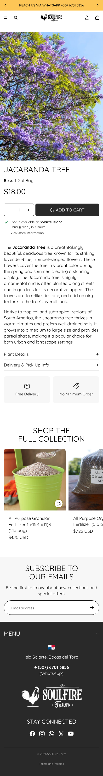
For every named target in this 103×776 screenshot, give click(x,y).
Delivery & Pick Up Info (26, 365)
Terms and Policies (51, 763)
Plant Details (16, 354)
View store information (27, 233)
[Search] (16, 17)
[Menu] (5, 17)
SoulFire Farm (56, 754)
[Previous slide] (5, 5)
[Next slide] (97, 5)
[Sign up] (92, 608)
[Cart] (97, 17)
